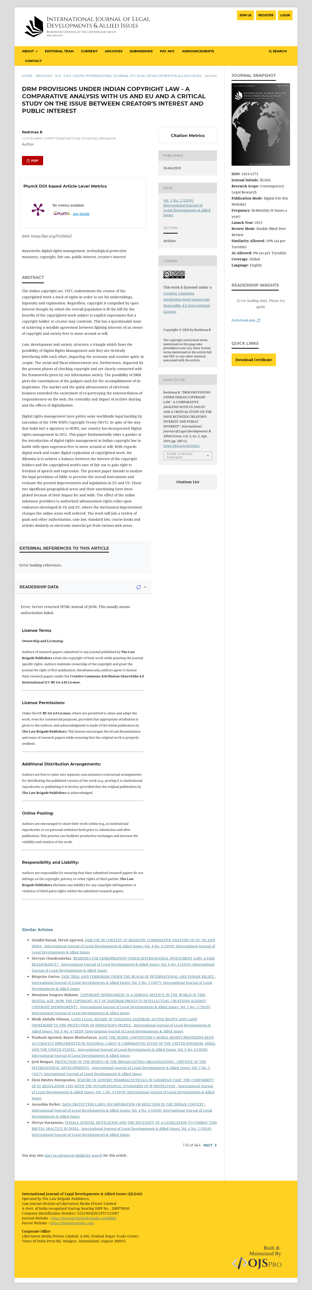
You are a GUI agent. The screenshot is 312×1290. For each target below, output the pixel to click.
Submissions (141, 51)
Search (279, 51)
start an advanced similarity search (73, 1155)
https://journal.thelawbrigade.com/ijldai (83, 1218)
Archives (113, 51)
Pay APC (167, 51)
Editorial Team (59, 51)
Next (208, 1145)
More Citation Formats (180, 455)
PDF (34, 161)
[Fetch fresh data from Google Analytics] (138, 587)
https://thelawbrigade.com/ (72, 1223)
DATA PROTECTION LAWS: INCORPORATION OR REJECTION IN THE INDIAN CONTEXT (133, 1104)
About (28, 51)
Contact (33, 61)
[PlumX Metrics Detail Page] (38, 209)
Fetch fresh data (243, 320)
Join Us (245, 15)
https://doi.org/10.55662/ (51, 236)
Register (265, 15)
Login (285, 15)
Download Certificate (253, 359)
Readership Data (39, 587)
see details (81, 213)
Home (27, 76)
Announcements (198, 51)
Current (89, 51)
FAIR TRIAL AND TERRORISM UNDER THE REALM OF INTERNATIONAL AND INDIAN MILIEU (138, 976)
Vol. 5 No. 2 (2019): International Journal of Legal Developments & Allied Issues (128, 76)
